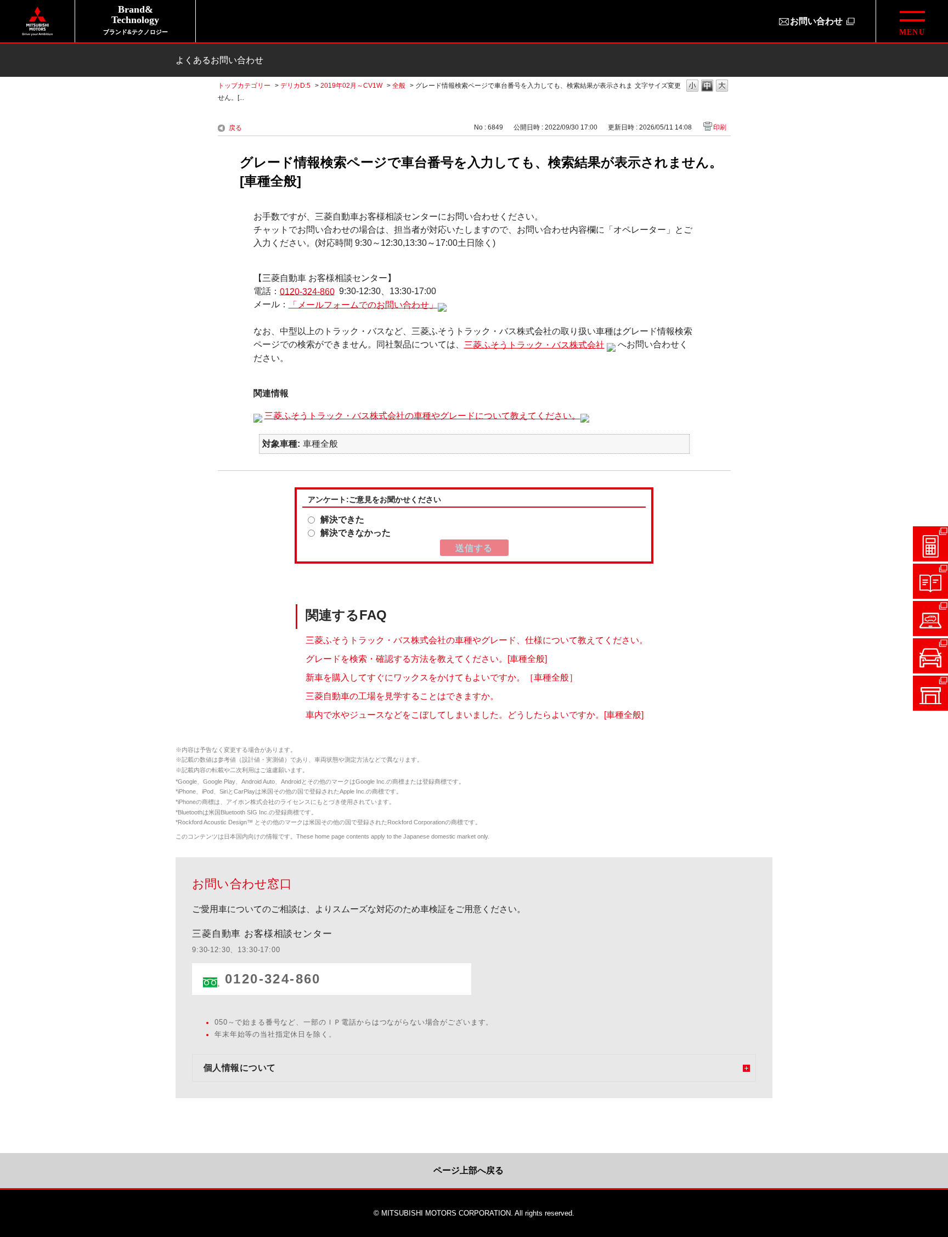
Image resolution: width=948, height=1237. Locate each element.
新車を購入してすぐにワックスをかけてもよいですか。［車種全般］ (442, 677)
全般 (398, 85)
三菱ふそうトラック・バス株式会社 (534, 344)
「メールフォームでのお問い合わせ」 (363, 304)
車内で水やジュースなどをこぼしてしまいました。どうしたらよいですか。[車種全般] (475, 714)
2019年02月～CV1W (351, 85)
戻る (235, 128)
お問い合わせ (816, 21)
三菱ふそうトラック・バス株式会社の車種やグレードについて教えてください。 (422, 415)
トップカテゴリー (244, 85)
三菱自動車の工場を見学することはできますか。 (402, 696)
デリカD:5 (295, 85)
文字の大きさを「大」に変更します (722, 86)
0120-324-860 (307, 291)
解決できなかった (355, 532)
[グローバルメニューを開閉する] (912, 21)
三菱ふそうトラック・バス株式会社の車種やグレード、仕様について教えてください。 (477, 640)
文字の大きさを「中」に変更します (707, 86)
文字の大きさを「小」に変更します (692, 86)
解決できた (342, 519)
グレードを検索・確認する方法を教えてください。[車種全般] (426, 659)
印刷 (719, 127)
